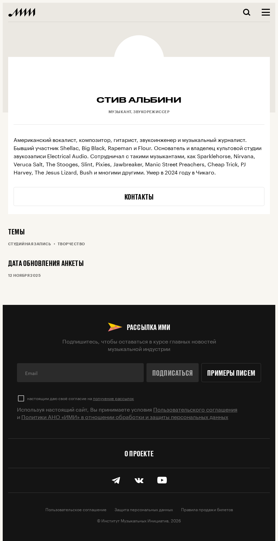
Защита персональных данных (144, 509)
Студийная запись (29, 244)
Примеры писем (231, 372)
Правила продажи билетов (207, 509)
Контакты (139, 196)
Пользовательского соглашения (195, 408)
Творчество (71, 244)
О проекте (139, 453)
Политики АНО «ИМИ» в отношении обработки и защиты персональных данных (124, 416)
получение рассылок (113, 398)
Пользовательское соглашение (75, 509)
